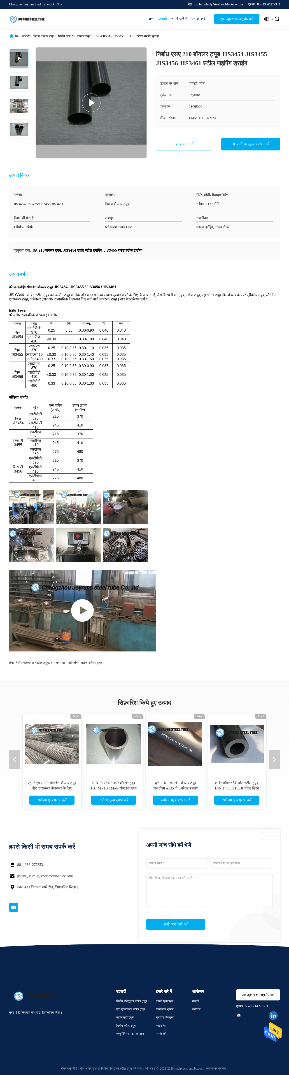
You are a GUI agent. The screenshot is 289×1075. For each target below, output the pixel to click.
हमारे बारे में (179, 18)
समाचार (196, 1009)
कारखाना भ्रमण (165, 1009)
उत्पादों (162, 18)
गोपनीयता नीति (69, 1068)
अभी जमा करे (173, 924)
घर (151, 18)
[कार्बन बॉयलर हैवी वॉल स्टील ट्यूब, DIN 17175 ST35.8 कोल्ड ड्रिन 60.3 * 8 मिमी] (237, 744)
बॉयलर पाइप (59, 663)
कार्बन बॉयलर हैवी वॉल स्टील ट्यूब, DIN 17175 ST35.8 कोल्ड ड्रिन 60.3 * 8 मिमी (237, 788)
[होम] (27, 19)
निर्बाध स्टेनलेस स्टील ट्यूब (32, 663)
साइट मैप (161, 1025)
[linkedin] (273, 1015)
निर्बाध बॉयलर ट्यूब (43, 36)
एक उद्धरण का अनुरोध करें (236, 19)
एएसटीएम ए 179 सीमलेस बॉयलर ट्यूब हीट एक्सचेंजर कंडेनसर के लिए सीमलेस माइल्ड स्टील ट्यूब (52, 788)
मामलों (195, 1001)
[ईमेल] (19, 911)
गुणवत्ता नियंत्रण (165, 1017)
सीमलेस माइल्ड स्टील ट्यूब (85, 663)
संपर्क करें (198, 18)
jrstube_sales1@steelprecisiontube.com (45, 876)
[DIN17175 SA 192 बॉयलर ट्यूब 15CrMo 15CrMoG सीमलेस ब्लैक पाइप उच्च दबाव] (113, 744)
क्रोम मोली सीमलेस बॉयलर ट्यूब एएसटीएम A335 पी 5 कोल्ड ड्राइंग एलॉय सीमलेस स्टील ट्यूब (175, 788)
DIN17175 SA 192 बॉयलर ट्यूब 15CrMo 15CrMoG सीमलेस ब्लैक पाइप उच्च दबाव (114, 788)
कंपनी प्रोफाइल (164, 1001)
